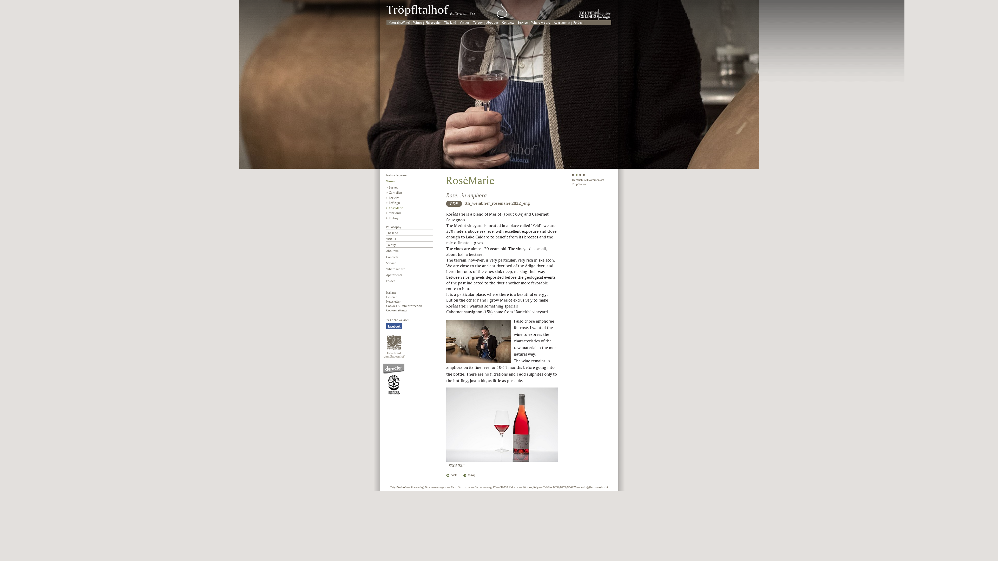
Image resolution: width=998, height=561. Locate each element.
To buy (478, 22)
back (454, 475)
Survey (393, 187)
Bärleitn (394, 198)
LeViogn (394, 203)
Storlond (395, 213)
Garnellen (395, 193)
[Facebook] (394, 326)
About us (492, 22)
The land (450, 22)
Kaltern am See (462, 13)
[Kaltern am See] (594, 14)
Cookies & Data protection (404, 306)
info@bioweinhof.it (594, 487)
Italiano (391, 293)
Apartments (562, 22)
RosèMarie (396, 208)
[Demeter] (393, 379)
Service (523, 22)
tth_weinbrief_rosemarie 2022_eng (497, 203)
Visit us (464, 22)
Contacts (508, 22)
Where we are (540, 22)
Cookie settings (396, 310)
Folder (577, 22)
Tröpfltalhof (417, 10)
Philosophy (433, 22)
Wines (417, 22)
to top (472, 475)
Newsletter (393, 301)
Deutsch (391, 297)
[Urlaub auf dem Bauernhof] (394, 346)
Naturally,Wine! (399, 22)
